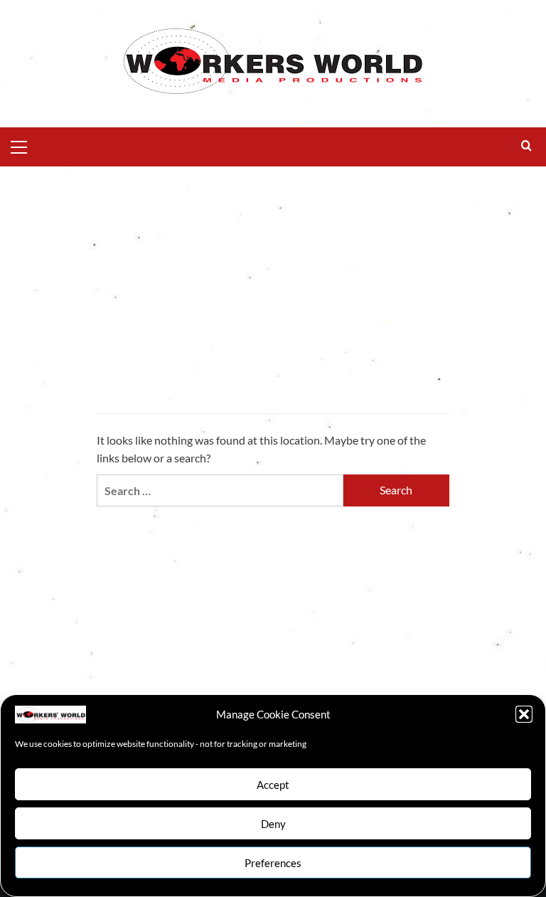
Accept (273, 784)
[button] (524, 714)
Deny (273, 823)
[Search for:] (220, 490)
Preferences (273, 862)
